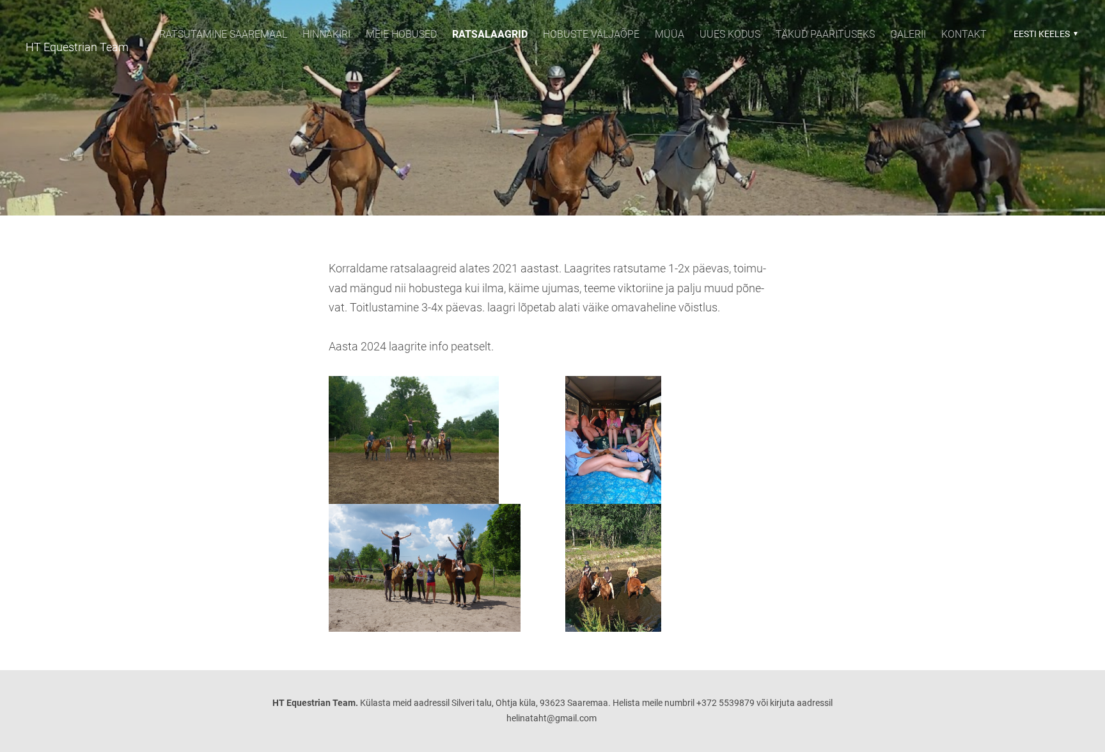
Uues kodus (730, 34)
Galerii (908, 34)
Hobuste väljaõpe (591, 34)
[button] (1043, 34)
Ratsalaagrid (490, 34)
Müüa (669, 34)
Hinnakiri (326, 34)
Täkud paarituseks (825, 34)
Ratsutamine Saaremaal (223, 34)
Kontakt (964, 34)
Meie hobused (401, 34)
